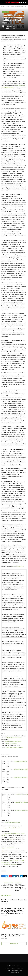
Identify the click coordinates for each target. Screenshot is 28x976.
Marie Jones (9, 26)
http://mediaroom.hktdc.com (12, 822)
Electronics (5, 11)
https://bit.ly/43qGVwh (18, 566)
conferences (11, 849)
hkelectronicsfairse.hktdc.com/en (14, 747)
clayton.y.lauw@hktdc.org (21, 794)
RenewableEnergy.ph (14, 972)
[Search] (26, 2)
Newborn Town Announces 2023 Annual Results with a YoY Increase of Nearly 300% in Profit (20, 887)
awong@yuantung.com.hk (20, 761)
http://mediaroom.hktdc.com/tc (12, 828)
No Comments (6, 28)
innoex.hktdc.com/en (11, 743)
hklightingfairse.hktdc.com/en (14, 737)
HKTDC (3, 870)
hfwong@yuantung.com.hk (20, 777)
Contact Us (13, 968)
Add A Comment (14, 943)
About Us (7, 968)
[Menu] (2, 2)
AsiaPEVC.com (11, 970)
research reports (14, 860)
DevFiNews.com (18, 970)
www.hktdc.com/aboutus (10, 864)
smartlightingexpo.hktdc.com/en (13, 741)
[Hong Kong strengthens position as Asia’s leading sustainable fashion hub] (14, 925)
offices (10, 839)
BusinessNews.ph (20, 968)
